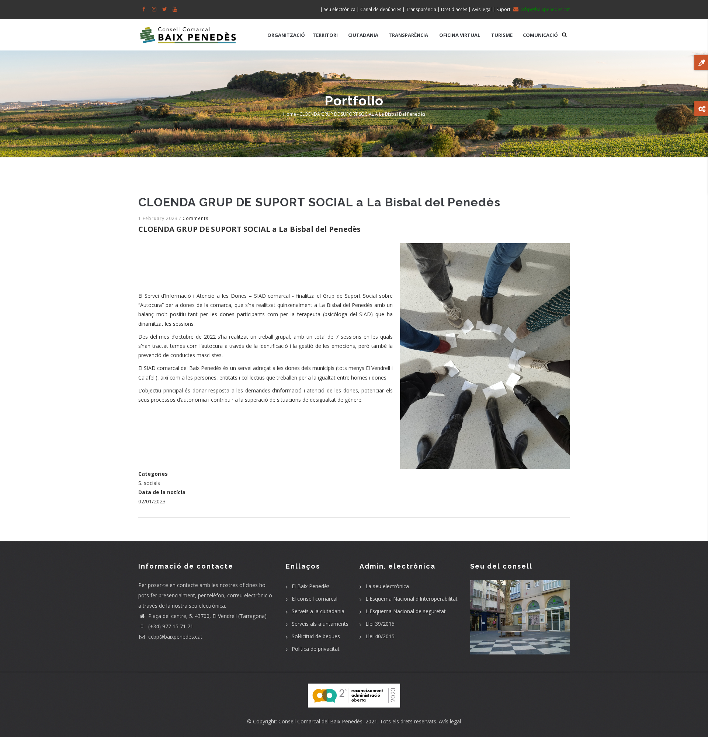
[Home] (188, 31)
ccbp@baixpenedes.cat (174, 636)
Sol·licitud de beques (316, 636)
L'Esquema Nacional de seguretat (405, 611)
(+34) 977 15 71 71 (170, 626)
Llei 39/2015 (380, 623)
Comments (195, 218)
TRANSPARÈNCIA (408, 35)
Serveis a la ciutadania (318, 611)
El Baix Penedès (311, 586)
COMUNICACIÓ (540, 35)
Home (289, 114)
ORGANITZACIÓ (286, 35)
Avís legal (450, 721)
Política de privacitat (316, 648)
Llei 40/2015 (380, 636)
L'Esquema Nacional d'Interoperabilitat (411, 598)
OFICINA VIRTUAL (459, 35)
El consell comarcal (314, 598)
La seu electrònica (387, 586)
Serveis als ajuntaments (320, 623)
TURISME (502, 35)
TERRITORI (325, 35)
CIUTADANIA (363, 35)
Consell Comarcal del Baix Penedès (320, 721)
